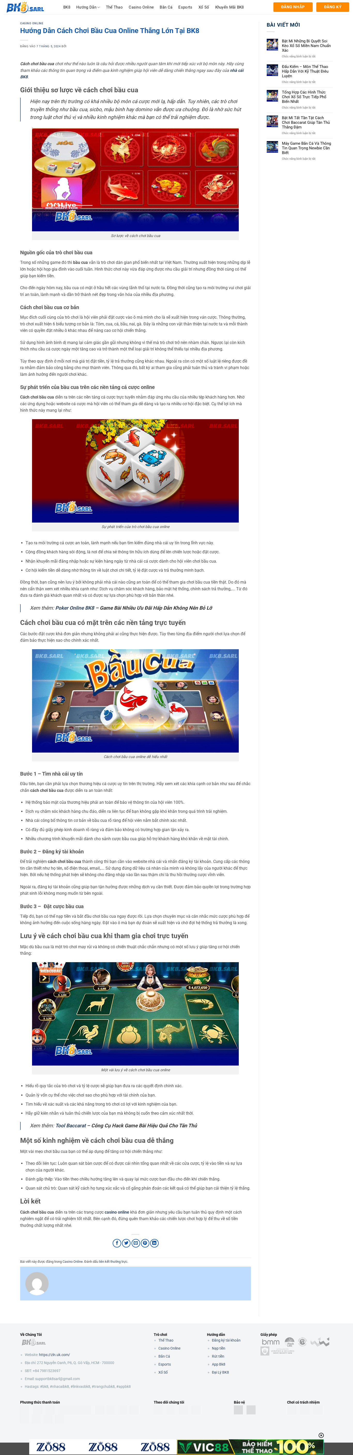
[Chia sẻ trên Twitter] (126, 1243)
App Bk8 (218, 1364)
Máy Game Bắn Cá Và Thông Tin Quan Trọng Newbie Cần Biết (306, 148)
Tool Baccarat (70, 1126)
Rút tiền (218, 1356)
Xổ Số (203, 7)
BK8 (66, 7)
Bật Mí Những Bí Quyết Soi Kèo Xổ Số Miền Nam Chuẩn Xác (306, 46)
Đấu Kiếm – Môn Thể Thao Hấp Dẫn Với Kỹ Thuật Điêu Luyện (305, 71)
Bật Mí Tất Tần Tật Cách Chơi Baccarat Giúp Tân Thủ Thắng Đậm (306, 122)
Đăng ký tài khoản (226, 1340)
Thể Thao (114, 7)
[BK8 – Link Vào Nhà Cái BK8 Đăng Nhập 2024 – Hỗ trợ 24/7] (30, 7)
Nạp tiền (218, 1348)
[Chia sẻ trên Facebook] (117, 1243)
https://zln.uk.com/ (54, 1355)
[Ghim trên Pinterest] (145, 1243)
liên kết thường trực (113, 1261)
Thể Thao (165, 1340)
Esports (185, 7)
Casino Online (141, 7)
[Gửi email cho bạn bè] (136, 1243)
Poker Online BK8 (74, 608)
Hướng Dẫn (86, 7)
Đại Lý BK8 (220, 1372)
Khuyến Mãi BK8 (229, 7)
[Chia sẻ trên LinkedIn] (154, 1243)
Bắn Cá (166, 7)
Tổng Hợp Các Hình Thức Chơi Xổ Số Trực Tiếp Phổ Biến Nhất (304, 97)
